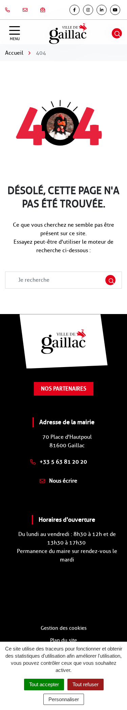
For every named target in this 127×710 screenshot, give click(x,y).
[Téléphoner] (9, 9)
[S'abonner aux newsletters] (44, 9)
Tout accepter (44, 684)
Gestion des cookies (64, 628)
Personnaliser (63, 699)
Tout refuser (85, 684)
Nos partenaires (63, 388)
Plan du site (63, 640)
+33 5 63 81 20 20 (62, 461)
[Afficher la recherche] (117, 33)
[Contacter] (26, 9)
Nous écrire (62, 481)
